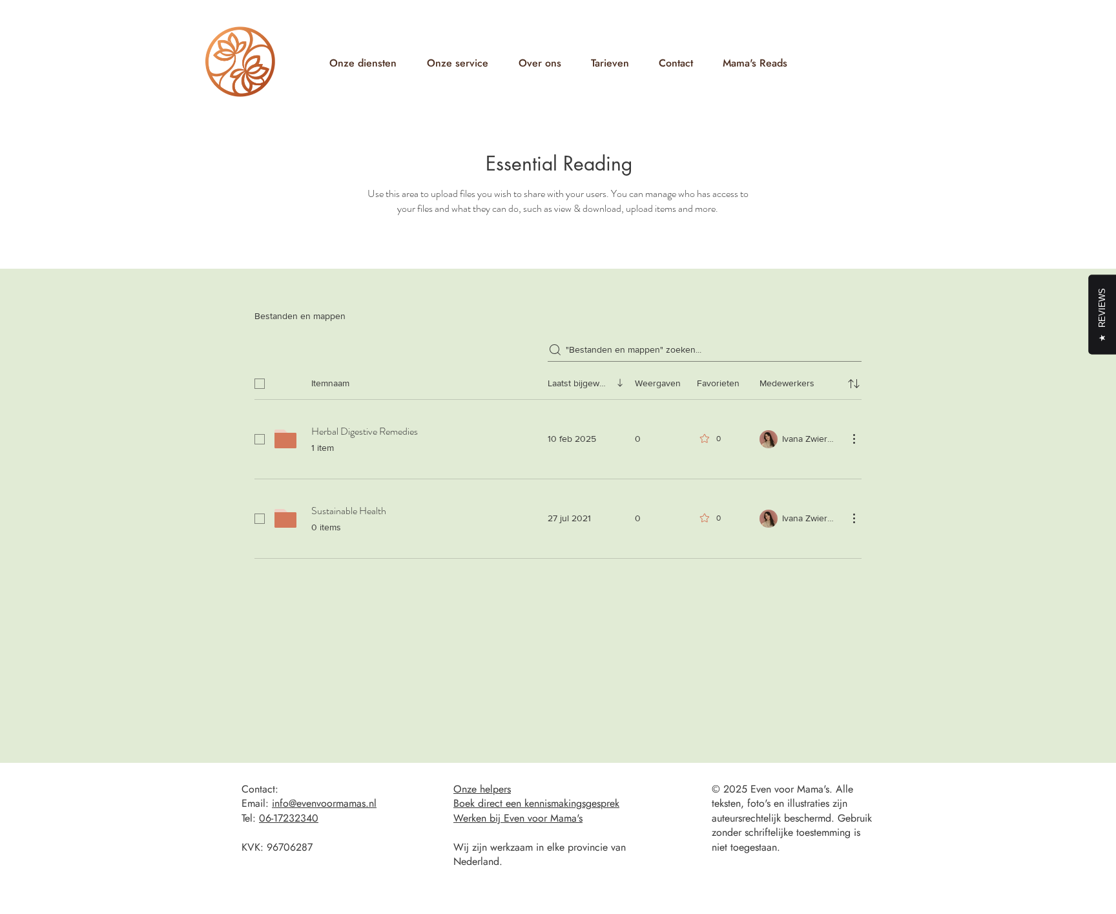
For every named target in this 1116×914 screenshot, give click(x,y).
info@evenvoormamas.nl (324, 803)
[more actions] (854, 438)
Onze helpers (482, 789)
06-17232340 (288, 818)
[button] (362, 63)
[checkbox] (259, 384)
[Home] (240, 62)
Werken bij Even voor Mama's (518, 818)
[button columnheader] (854, 383)
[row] (558, 381)
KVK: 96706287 (277, 847)
